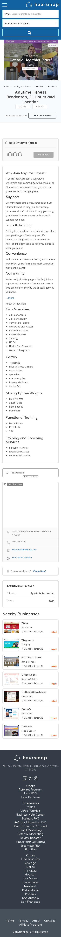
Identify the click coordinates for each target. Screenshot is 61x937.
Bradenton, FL (36, 631)
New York (30, 886)
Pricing (30, 806)
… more (10, 297)
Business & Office (29, 679)
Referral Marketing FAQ (31, 822)
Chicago (30, 863)
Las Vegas (30, 878)
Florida (39, 86)
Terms (10, 920)
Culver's (26, 709)
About (36, 920)
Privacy (23, 920)
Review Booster (30, 838)
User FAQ (30, 793)
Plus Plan (30, 849)
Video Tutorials (30, 810)
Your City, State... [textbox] (21, 23)
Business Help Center (30, 814)
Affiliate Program (30, 924)
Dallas (30, 867)
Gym (51, 600)
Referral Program (30, 789)
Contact (49, 920)
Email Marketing (31, 830)
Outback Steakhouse (33, 692)
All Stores (7, 86)
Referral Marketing (30, 834)
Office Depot (29, 675)
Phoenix (30, 894)
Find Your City (30, 859)
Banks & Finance (28, 661)
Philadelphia (30, 890)
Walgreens (27, 640)
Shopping (25, 644)
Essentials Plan (30, 845)
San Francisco (30, 901)
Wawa (24, 623)
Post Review (44, 115)
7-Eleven (26, 726)
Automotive (26, 627)
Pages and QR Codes (30, 841)
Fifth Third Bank (31, 657)
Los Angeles (30, 882)
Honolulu (30, 870)
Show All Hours (31, 477)
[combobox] (30, 23)
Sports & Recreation (42, 593)
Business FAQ (30, 818)
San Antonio (30, 898)
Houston (30, 874)
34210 (27, 631)
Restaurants (26, 696)
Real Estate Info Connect (30, 826)
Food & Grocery (28, 730)
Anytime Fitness (24, 86)
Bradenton (53, 86)
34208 (27, 648)
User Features (30, 797)
